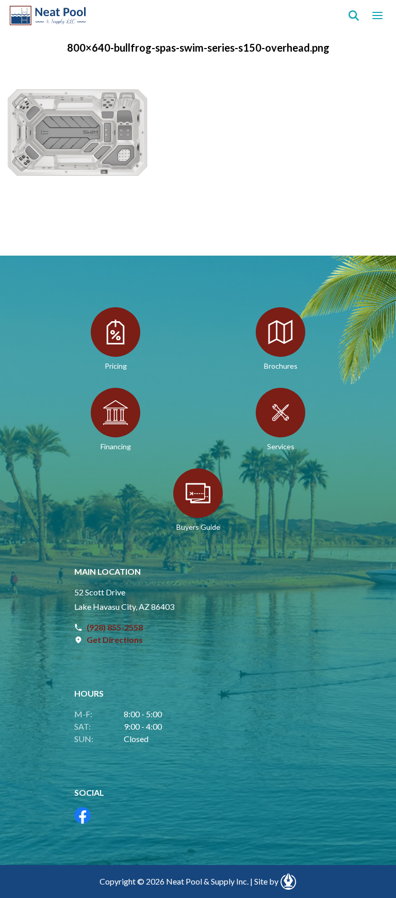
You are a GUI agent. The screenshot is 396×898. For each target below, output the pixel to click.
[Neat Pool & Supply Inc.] (48, 15)
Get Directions (115, 639)
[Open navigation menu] (377, 15)
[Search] (353, 15)
